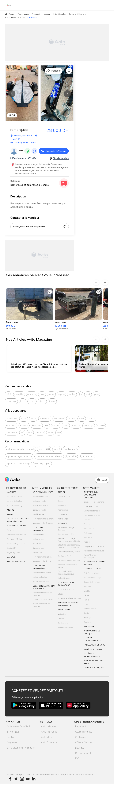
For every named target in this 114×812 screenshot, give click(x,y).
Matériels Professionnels (92, 655)
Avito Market (47, 737)
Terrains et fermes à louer (42, 557)
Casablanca (11, 418)
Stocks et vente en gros (93, 662)
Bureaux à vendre (39, 510)
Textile (86, 600)
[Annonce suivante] (105, 282)
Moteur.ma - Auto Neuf (18, 726)
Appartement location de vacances (42, 594)
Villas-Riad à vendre (40, 506)
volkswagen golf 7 (42, 463)
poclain (32, 401)
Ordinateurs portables (92, 511)
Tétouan (40, 432)
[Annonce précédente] (96, 282)
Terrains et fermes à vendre (43, 519)
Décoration (88, 595)
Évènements (64, 610)
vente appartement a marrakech (20, 449)
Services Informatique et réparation (67, 566)
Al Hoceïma (45, 418)
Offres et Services (83, 742)
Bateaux (11, 557)
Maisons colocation (40, 577)
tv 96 (8, 394)
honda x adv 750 (71, 449)
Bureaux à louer (39, 548)
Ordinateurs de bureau (92, 515)
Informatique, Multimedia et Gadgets (91, 495)
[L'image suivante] (67, 93)
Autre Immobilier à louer (42, 561)
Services (62, 523)
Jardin (86, 613)
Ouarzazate (11, 432)
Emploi (61, 492)
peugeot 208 (44, 449)
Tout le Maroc (23, 14)
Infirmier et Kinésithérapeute (69, 561)
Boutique (79, 747)
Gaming (87, 520)
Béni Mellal (11, 425)
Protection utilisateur (47, 774)
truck (88, 394)
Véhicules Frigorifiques (16, 544)
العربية (104, 480)
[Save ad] (50, 292)
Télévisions (88, 533)
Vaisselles (87, 587)
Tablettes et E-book (91, 506)
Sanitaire (87, 622)
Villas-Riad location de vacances (41, 605)
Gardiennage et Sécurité (67, 534)
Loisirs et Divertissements (92, 639)
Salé (59, 432)
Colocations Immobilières (39, 567)
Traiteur (61, 619)
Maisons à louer (39, 539)
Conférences (63, 623)
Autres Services (64, 578)
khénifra (76, 425)
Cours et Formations (66, 589)
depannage (11, 401)
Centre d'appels (64, 497)
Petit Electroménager (92, 573)
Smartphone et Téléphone (94, 502)
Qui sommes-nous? (85, 774)
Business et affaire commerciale (68, 604)
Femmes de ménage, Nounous (66, 528)
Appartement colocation (42, 573)
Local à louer (37, 552)
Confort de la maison (92, 582)
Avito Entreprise (49, 742)
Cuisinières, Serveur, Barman (69, 552)
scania (51, 394)
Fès (47, 425)
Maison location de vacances (44, 600)
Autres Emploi (63, 519)
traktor (52, 401)
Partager (56, 70)
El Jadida (24, 425)
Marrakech (36, 14)
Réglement (67, 774)
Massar (47, 14)
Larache (101, 425)
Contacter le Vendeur (56, 151)
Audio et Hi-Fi (89, 542)
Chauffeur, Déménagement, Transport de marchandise (69, 546)
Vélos (10, 514)
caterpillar (19, 394)
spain (42, 394)
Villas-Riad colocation (41, 582)
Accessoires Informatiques (94, 551)
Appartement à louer (41, 535)
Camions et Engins (76, 14)
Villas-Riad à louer (39, 544)
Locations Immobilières (39, 529)
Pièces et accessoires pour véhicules (18, 520)
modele (71, 394)
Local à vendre (38, 514)
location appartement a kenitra (49, 456)
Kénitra (55, 425)
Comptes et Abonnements (94, 546)
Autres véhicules (16, 561)
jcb (80, 394)
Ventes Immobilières (43, 492)
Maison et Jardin (92, 569)
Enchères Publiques (94, 668)
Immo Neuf (13, 731)
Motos (10, 510)
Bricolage (87, 618)
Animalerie (89, 626)
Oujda (65, 425)
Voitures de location (14, 501)
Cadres (60, 501)
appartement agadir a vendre (19, 456)
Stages (60, 594)
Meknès (71, 418)
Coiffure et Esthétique (66, 556)
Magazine (12, 742)
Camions (10, 530)
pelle (96, 394)
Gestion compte (83, 737)
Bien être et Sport (93, 649)
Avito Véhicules (59, 14)
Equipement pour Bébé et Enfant (95, 563)
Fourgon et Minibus (14, 539)
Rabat (33, 418)
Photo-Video (88, 537)
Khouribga (88, 425)
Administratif (63, 510)
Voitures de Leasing (14, 506)
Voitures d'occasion (14, 497)
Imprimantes (89, 529)
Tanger (91, 418)
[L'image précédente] (11, 93)
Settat (50, 432)
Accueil (12, 14)
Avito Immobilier (49, 731)
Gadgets (87, 524)
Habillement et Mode (94, 645)
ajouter (42, 401)
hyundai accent (87, 456)
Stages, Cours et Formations (67, 583)
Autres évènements (65, 628)
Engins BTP (11, 548)
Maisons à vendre (39, 501)
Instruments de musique (92, 632)
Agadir (24, 418)
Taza (30, 432)
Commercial (63, 514)
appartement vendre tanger (18, 463)
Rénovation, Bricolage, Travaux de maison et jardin (69, 539)
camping (31, 394)
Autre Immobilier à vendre (43, 523)
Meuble (87, 591)
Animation (62, 614)
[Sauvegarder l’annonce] (69, 71)
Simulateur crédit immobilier (21, 747)
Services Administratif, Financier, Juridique (67, 572)
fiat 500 (57, 449)
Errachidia (36, 425)
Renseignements (83, 753)
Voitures (11, 492)
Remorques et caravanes (15, 17)
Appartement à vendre (41, 497)
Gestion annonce (83, 731)
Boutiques (12, 737)
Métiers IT (62, 506)
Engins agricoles (13, 552)
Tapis (86, 604)
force (22, 401)
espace (61, 394)
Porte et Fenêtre (90, 609)
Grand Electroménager (92, 578)
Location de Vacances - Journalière (44, 587)
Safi (22, 432)
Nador (81, 418)
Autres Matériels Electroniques (90, 556)
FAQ (77, 758)
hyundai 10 (71, 456)
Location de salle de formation (69, 598)
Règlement (80, 726)
